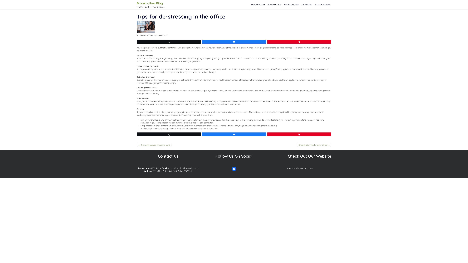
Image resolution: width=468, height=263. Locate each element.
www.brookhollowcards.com (300, 168)
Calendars (307, 5)
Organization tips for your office (312, 145)
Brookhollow (258, 5)
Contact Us (168, 156)
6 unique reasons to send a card (155, 145)
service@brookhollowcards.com (182, 168)
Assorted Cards (291, 5)
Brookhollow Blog (150, 3)
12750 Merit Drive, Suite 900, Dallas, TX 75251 (172, 171)
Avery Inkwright (146, 35)
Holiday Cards (274, 5)
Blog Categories (322, 5)
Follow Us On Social (234, 156)
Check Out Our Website (309, 156)
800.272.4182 (154, 168)
